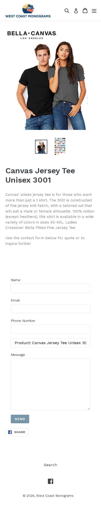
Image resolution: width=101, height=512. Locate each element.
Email (15, 300)
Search (50, 464)
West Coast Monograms (55, 496)
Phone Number (23, 321)
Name (15, 280)
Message (18, 355)
